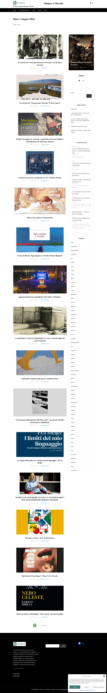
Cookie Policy (81, 690)
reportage (73, 414)
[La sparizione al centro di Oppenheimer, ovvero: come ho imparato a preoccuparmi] (40, 321)
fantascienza (74, 294)
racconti (73, 398)
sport (72, 442)
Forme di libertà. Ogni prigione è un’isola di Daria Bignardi (39, 255)
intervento (73, 326)
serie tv (72, 434)
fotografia (73, 306)
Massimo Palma (46, 466)
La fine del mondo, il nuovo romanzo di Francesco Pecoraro (81, 199)
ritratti (72, 418)
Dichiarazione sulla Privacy (89, 690)
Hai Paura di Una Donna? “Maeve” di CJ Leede (40, 576)
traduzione (73, 458)
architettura (73, 254)
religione (73, 410)
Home (14, 10)
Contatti (39, 10)
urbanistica (73, 462)
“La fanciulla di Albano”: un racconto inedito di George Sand (81, 62)
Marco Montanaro (45, 300)
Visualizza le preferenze (98, 687)
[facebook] (90, 3)
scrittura (73, 426)
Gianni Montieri (45, 541)
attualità (73, 262)
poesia (72, 382)
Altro (72, 242)
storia (72, 446)
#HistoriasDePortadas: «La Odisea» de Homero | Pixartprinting (81, 213)
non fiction (73, 374)
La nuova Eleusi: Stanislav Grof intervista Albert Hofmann (81, 164)
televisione (73, 454)
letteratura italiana (75, 342)
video (72, 466)
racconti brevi (74, 402)
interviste (73, 330)
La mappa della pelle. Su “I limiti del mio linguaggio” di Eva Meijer (39, 461)
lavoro (72, 334)
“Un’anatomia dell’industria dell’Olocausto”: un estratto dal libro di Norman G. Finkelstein (39, 421)
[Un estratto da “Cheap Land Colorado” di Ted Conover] (40, 87)
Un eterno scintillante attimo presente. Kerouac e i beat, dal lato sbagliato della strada (80, 120)
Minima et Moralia (53, 3)
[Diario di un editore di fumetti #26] (40, 200)
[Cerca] (89, 96)
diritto (72, 278)
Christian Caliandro (46, 343)
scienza (72, 422)
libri (72, 346)
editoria (72, 286)
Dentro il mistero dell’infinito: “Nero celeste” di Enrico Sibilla (40, 614)
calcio (72, 266)
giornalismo (73, 314)
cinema (72, 270)
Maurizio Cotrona (45, 220)
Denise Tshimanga (45, 579)
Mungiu (73, 358)
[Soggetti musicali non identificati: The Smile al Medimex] (40, 279)
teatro (72, 450)
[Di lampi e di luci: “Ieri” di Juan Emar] (40, 522)
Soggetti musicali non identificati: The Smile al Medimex (40, 297)
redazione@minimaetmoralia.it (18, 668)
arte (72, 258)
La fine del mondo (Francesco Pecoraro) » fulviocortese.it (81, 193)
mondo (72, 354)
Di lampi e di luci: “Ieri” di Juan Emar (39, 538)
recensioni (73, 406)
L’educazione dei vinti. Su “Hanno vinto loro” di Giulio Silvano (80, 114)
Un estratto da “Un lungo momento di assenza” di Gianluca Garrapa (40, 63)
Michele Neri (45, 617)
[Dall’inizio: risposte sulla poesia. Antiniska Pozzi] (40, 362)
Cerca (45, 10)
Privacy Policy (16, 676)
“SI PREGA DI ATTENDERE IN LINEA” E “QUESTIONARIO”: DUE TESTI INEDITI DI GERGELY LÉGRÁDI (39, 498)
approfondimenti (74, 250)
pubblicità (73, 394)
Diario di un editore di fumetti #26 (40, 217)
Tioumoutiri (73, 109)
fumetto (72, 310)
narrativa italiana (75, 370)
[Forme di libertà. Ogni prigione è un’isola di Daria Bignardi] (40, 239)
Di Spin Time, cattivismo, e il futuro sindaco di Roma (81, 131)
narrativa (73, 366)
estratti (72, 290)
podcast (72, 378)
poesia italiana (74, 386)
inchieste (73, 318)
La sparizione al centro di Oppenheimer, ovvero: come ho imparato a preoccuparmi (40, 339)
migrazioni (73, 350)
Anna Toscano (46, 381)
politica (72, 390)
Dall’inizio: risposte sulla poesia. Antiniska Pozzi (40, 378)
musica (72, 362)
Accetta (75, 687)
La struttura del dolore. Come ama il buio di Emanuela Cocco (81, 181)
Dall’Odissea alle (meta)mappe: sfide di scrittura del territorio (81, 219)
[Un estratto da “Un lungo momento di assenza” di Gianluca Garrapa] (40, 47)
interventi (73, 322)
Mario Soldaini (46, 144)
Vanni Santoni (46, 68)
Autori (33, 10)
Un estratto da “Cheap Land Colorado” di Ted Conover (39, 103)
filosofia (73, 302)
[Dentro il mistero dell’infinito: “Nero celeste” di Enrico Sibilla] (40, 598)
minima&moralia (45, 106)
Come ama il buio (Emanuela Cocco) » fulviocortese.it (81, 174)
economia (73, 282)
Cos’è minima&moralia (24, 10)
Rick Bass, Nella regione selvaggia (79, 126)
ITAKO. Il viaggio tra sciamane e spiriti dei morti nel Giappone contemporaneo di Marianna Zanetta (40, 140)
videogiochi (73, 470)
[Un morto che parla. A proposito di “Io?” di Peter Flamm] (40, 162)
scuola (72, 430)
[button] (104, 676)
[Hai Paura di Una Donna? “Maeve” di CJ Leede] (40, 560)
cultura (72, 274)
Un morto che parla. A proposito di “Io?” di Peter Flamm (39, 177)
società (72, 438)
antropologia (74, 246)
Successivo (43, 625)
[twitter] (92, 3)
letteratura (73, 338)
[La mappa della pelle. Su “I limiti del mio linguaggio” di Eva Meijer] (40, 444)
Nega (86, 687)
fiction (72, 298)
